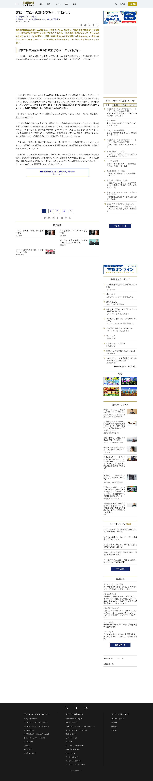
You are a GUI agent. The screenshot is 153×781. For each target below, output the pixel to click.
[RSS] (86, 708)
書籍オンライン (71, 734)
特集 (66, 4)
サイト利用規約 (29, 730)
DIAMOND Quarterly (73, 749)
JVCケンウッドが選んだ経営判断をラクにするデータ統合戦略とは (120, 530)
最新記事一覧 (120, 645)
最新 (108, 105)
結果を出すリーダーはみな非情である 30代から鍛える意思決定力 (38, 19)
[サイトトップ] (28, 3)
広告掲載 (27, 745)
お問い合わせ (28, 749)
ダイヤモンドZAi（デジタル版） (76, 730)
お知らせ (114, 730)
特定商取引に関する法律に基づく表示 (36, 734)
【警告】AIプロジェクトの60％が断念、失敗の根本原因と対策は (120, 553)
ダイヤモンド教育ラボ (73, 761)
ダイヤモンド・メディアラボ (75, 764)
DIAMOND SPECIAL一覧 (113, 658)
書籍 (74, 4)
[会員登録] (132, 4)
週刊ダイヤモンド (72, 722)
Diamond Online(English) (74, 719)
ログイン (123, 4)
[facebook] (76, 708)
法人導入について (30, 753)
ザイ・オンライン (72, 738)
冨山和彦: (26, 17)
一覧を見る (120, 568)
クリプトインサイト (72, 757)
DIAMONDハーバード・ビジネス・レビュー (80, 726)
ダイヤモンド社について (120, 714)
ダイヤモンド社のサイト (74, 714)
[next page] (71, 211)
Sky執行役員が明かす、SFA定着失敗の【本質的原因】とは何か (120, 545)
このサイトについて (30, 719)
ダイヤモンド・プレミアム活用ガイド (36, 726)
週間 (124, 105)
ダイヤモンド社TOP (118, 719)
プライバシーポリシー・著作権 (34, 738)
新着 (41, 4)
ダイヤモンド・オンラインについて (37, 714)
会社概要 (114, 722)
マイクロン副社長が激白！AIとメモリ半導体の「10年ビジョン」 (120, 538)
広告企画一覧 (108, 664)
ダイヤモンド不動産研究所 (75, 745)
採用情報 (114, 726)
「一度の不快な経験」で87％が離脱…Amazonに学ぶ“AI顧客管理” (120, 561)
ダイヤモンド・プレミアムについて (36, 722)
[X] (67, 708)
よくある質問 (28, 742)
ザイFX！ (69, 742)
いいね (132, 105)
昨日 (116, 105)
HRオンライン (70, 753)
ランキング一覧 (120, 226)
